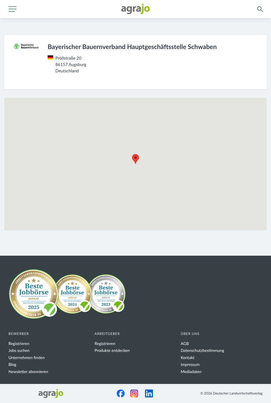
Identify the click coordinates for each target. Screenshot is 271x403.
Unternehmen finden (26, 358)
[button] (135, 159)
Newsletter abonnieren (28, 372)
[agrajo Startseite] (135, 9)
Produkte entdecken (112, 351)
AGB (185, 344)
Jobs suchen (19, 351)
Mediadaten (191, 372)
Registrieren (18, 344)
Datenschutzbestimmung (202, 351)
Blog (12, 365)
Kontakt (188, 358)
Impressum (190, 365)
